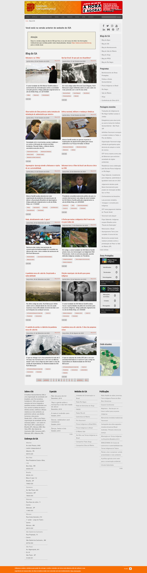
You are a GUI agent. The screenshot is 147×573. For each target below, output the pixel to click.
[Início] (41, 12)
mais (71, 434)
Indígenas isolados (67, 259)
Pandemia (82, 208)
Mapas (57, 17)
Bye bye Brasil (66, 93)
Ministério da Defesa (81, 147)
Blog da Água (106, 40)
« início (39, 380)
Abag (28, 207)
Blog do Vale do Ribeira (109, 51)
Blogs (77, 17)
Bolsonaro (36, 95)
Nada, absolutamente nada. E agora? (38, 219)
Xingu (103, 97)
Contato (90, 17)
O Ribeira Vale (80, 431)
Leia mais (28, 99)
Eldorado (29, 499)
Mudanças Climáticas (46, 151)
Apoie (83, 17)
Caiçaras (65, 373)
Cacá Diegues (77, 93)
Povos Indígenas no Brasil (110, 86)
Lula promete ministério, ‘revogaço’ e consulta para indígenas (110, 203)
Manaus (28, 514)
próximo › (80, 380)
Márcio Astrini (30, 154)
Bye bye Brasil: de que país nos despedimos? (76, 58)
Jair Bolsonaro (54, 207)
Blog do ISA (57, 60)
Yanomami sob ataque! (109, 216)
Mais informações (75, 571)
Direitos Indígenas (67, 262)
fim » (86, 380)
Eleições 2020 (78, 313)
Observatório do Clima (32, 151)
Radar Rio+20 (80, 413)
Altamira (76, 96)
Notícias (34, 17)
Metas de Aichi (30, 259)
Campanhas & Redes (46, 17)
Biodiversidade (30, 256)
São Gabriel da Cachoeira (34, 532)
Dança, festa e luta (58, 428)
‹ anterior (46, 380)
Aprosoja (45, 207)
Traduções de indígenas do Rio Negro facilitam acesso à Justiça (111, 113)
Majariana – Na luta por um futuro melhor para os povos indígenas (110, 411)
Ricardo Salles (40, 154)
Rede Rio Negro (81, 402)
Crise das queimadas (82, 205)
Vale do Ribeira (106, 93)
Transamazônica (67, 96)
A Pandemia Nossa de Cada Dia (34, 313)
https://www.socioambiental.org (81, 43)
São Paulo (29, 547)
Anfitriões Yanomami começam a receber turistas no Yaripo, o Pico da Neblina (111, 135)
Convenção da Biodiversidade (45, 256)
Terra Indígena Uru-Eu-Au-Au (82, 259)
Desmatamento (30, 210)
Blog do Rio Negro (107, 62)
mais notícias (104, 250)
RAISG (78, 409)
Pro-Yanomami (81, 420)
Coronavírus (74, 208)
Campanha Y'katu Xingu (84, 442)
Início (27, 21)
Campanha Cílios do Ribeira (85, 445)
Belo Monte (86, 93)
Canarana (29, 487)
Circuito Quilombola (107, 465)
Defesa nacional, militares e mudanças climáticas (78, 112)
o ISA (27, 17)
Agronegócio (36, 207)
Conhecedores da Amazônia (111, 196)
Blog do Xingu (106, 55)
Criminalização (45, 95)
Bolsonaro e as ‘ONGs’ (33, 58)
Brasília (28, 472)
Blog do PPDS (106, 58)
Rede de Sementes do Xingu (85, 406)
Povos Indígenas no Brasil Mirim (86, 424)
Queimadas (40, 210)
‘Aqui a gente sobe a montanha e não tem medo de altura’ (61, 404)
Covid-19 (65, 208)
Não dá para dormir (58, 396)
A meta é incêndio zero (60, 413)
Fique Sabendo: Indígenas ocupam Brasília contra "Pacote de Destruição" (110, 222)
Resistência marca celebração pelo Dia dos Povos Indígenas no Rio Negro (111, 168)
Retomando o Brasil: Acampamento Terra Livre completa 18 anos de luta (110, 231)
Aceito (126, 568)
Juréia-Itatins (84, 370)
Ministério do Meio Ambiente (33, 157)
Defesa (73, 150)
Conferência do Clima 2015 (110, 100)
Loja (63, 17)
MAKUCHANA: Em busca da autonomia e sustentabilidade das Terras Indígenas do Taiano (111, 445)
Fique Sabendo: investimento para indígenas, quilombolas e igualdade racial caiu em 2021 (111, 178)
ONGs (28, 95)
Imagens (69, 17)
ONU (73, 205)
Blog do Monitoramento (109, 47)
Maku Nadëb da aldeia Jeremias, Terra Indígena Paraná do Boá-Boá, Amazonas (111, 398)
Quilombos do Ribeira (83, 417)
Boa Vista (29, 457)
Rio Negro (105, 89)
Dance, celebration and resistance (60, 420)
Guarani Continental (107, 405)
